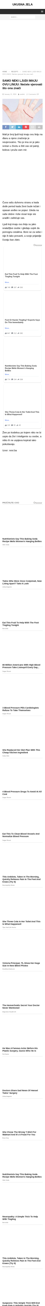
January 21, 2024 (10, 94)
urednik (22, 94)
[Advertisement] (22, 46)
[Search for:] (22, 17)
